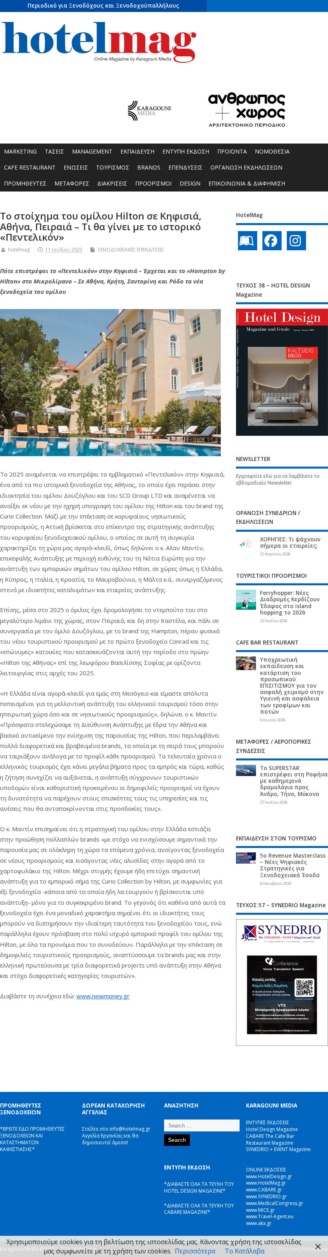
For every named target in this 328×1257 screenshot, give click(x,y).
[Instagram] (296, 240)
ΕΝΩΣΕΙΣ (76, 167)
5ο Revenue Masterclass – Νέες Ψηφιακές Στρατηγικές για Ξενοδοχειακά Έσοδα (293, 865)
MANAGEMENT (92, 151)
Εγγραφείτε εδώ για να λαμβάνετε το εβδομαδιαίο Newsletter (278, 479)
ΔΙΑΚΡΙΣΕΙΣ (112, 183)
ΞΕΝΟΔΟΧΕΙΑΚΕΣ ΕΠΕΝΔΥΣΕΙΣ (131, 249)
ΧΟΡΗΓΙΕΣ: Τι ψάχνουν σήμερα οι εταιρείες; (290, 542)
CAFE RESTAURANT (30, 167)
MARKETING (20, 151)
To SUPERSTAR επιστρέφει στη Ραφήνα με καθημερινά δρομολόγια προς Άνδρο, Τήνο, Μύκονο (294, 781)
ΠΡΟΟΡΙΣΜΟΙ (153, 183)
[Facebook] (272, 240)
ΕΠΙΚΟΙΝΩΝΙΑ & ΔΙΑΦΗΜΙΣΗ (246, 183)
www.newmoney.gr (103, 996)
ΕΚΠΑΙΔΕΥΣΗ (137, 151)
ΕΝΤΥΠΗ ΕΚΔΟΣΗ (185, 151)
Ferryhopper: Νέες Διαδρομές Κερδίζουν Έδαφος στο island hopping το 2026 (290, 602)
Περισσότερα (195, 1251)
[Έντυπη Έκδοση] (247, 240)
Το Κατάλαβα (244, 1251)
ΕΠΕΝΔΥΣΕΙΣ (185, 167)
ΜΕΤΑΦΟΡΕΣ (71, 183)
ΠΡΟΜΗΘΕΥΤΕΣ (25, 183)
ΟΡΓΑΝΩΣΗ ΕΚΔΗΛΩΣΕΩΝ (246, 167)
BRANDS (148, 167)
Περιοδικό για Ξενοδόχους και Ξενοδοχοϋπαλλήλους (103, 5)
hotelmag (19, 249)
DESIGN (190, 183)
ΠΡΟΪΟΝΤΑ (232, 151)
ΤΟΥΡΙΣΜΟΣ (112, 167)
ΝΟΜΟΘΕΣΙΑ (272, 151)
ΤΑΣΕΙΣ (54, 151)
